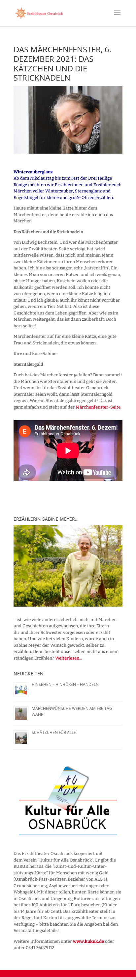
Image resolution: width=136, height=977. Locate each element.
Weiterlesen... (68, 658)
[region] (68, 565)
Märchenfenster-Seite (98, 407)
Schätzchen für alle (54, 732)
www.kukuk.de (88, 941)
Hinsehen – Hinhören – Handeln (65, 684)
